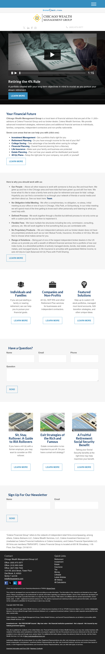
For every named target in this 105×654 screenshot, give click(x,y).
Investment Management (23, 137)
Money (57, 572)
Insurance (58, 567)
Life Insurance (18, 149)
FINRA (92, 609)
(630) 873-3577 (76, 27)
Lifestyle (57, 574)
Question (10, 366)
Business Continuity (36, 648)
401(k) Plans (17, 155)
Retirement (58, 559)
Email (41, 352)
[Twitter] (24, 28)
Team (49, 198)
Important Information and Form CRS (17, 648)
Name (9, 352)
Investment (58, 561)
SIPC (96, 609)
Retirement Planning (21, 140)
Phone (73, 352)
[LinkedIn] (28, 28)
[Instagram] (35, 28)
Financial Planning (21, 146)
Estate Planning (19, 152)
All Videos (58, 579)
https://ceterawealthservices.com (34, 636)
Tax (55, 569)
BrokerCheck (51, 588)
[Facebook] (32, 28)
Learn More (18, 95)
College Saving (19, 143)
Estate (57, 564)
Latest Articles (60, 577)
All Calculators (60, 582)
